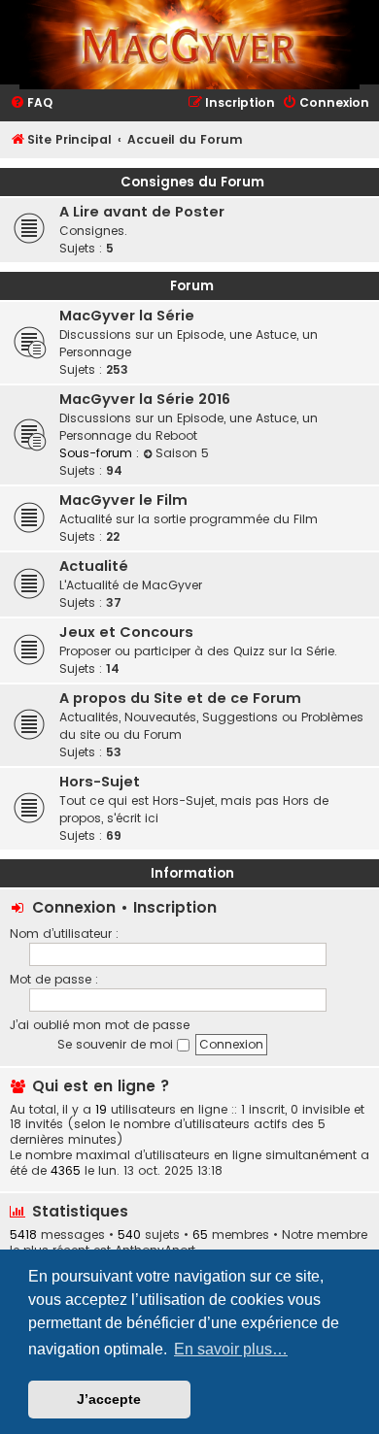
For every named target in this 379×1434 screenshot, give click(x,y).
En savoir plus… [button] (231, 1349)
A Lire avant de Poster (141, 211)
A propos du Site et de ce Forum (180, 698)
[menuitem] (31, 103)
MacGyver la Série (126, 315)
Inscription (175, 907)
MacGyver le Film (123, 500)
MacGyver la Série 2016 (144, 399)
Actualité (93, 566)
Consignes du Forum (192, 182)
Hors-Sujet (99, 781)
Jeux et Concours (126, 632)
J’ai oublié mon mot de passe (100, 1025)
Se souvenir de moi (117, 1044)
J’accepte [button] (109, 1399)
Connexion (74, 907)
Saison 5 (182, 453)
